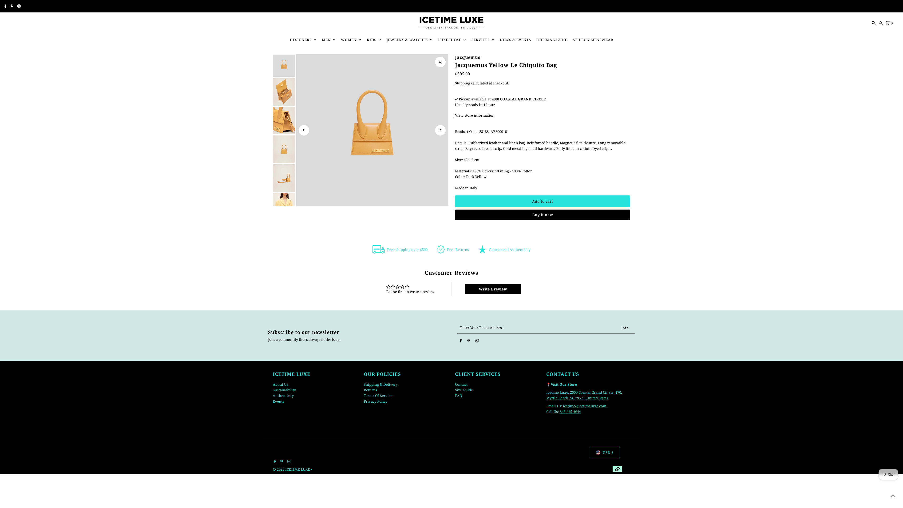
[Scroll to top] (893, 495)
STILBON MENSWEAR (593, 39)
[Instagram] (18, 6)
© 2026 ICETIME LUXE (292, 469)
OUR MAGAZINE (552, 39)
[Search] (874, 23)
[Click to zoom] (440, 62)
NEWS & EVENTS (515, 39)
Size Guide (464, 390)
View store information (475, 115)
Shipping (462, 83)
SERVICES (480, 39)
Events (278, 401)
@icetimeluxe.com (590, 406)
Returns (370, 390)
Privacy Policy (375, 401)
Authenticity (283, 395)
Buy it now (542, 214)
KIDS (371, 39)
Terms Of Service (378, 395)
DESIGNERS (301, 39)
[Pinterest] (11, 6)
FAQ (458, 395)
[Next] (440, 130)
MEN (326, 39)
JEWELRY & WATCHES (407, 39)
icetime (569, 406)
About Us (280, 384)
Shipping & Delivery (381, 384)
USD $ (608, 452)
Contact (461, 384)
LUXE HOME (449, 39)
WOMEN (348, 39)
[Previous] (304, 130)
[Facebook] (4, 6)
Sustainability (284, 390)
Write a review (493, 289)
